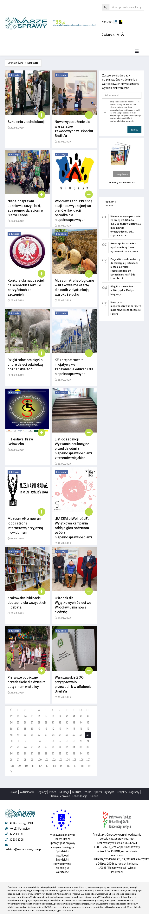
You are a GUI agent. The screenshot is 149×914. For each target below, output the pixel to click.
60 (11, 741)
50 (25, 735)
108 (12, 766)
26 (25, 722)
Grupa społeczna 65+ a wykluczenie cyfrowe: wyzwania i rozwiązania (124, 247)
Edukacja (32, 62)
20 (67, 716)
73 (18, 747)
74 (25, 747)
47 (88, 728)
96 (11, 759)
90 (53, 753)
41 (46, 728)
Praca (52, 792)
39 (32, 728)
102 (53, 759)
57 (74, 735)
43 (60, 728)
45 (74, 728)
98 (25, 759)
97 (18, 759)
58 (81, 735)
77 (46, 747)
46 (81, 728)
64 (39, 741)
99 (32, 759)
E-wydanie (121, 174)
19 (60, 716)
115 (60, 766)
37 (18, 728)
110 (25, 766)
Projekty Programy (128, 792)
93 (74, 753)
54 (53, 735)
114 (53, 766)
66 (53, 741)
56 (67, 735)
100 (39, 759)
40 (39, 728)
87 (32, 753)
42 (53, 728)
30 (53, 722)
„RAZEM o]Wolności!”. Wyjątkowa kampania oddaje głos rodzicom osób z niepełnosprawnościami (73, 528)
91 (60, 753)
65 (46, 741)
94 (81, 753)
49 (18, 735)
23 (88, 716)
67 (60, 741)
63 (32, 741)
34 (81, 722)
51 (32, 735)
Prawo (13, 792)
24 (11, 722)
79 (60, 747)
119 (88, 766)
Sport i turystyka (104, 792)
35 (88, 722)
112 (39, 766)
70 (81, 741)
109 (18, 766)
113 (46, 766)
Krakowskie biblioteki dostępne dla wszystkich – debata (27, 602)
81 (74, 747)
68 (67, 741)
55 (60, 735)
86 (25, 753)
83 (88, 747)
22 (81, 716)
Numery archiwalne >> (121, 182)
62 (25, 741)
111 (32, 766)
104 (67, 759)
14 (25, 716)
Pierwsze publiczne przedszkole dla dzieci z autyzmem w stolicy (26, 682)
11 (87, 710)
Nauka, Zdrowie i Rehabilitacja (69, 796)
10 (80, 710)
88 (39, 753)
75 (32, 747)
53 (46, 735)
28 (39, 722)
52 (39, 735)
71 (88, 741)
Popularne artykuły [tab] (110, 203)
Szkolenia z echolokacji (26, 122)
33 (74, 722)
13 (18, 716)
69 (74, 741)
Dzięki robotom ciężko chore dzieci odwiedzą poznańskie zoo (25, 364)
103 (60, 759)
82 (81, 747)
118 (81, 766)
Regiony (42, 792)
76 (39, 747)
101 (46, 759)
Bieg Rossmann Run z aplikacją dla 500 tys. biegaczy (122, 290)
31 (60, 722)
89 (46, 753)
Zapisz (134, 129)
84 (11, 753)
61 (18, 741)
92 (67, 753)
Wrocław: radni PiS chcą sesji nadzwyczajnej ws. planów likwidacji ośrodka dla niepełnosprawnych (74, 210)
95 (88, 753)
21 (74, 716)
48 (11, 735)
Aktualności (27, 792)
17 (46, 716)
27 (32, 722)
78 (53, 747)
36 (11, 728)
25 (18, 722)
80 (67, 747)
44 (67, 728)
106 (81, 759)
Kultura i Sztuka (81, 792)
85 (18, 753)
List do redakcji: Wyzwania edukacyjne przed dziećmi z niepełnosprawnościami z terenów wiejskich (73, 448)
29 (46, 722)
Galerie (94, 796)
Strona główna (15, 62)
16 (39, 716)
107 (88, 759)
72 (11, 747)
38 (25, 728)
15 (32, 716)
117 (74, 766)
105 (74, 759)
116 (67, 766)
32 (67, 722)
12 (11, 716)
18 (53, 716)
